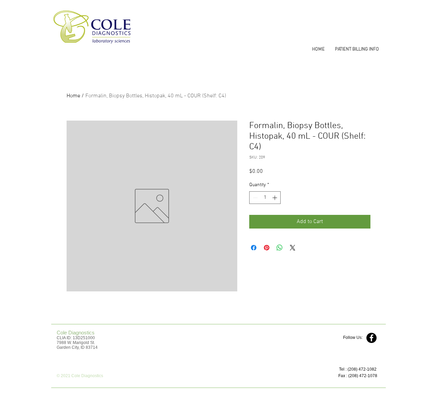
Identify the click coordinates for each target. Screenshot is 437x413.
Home (73, 96)
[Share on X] (292, 248)
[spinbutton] (265, 198)
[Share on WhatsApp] (280, 248)
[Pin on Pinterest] (267, 248)
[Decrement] (254, 198)
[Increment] (275, 198)
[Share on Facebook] (254, 248)
